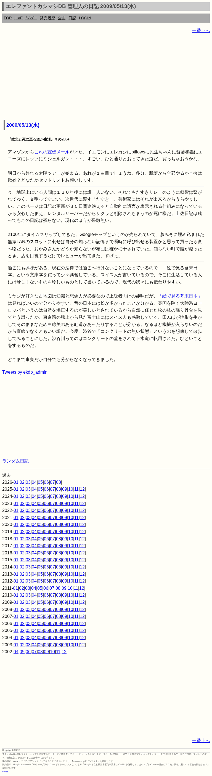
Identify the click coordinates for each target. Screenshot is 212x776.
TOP (8, 18)
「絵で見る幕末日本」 (180, 296)
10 (70, 489)
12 (82, 489)
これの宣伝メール (52, 152)
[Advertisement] (106, 77)
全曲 (62, 18)
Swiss (5, 771)
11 (76, 489)
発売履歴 (47, 18)
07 (52, 482)
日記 (72, 18)
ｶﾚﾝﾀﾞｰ (31, 18)
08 (58, 482)
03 (28, 482)
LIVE (18, 18)
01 (16, 482)
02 (22, 482)
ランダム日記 (15, 461)
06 (46, 482)
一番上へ (201, 740)
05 (40, 482)
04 (34, 482)
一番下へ (201, 30)
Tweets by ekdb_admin (24, 372)
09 (64, 489)
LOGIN (85, 18)
